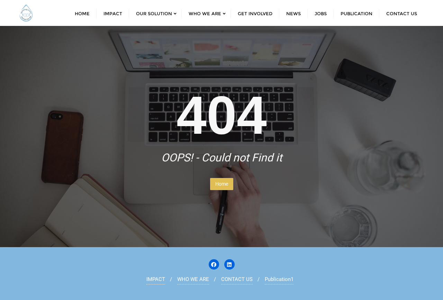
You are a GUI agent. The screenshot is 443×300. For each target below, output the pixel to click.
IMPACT (155, 279)
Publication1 (279, 279)
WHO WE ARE (193, 279)
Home (221, 184)
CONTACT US (237, 279)
